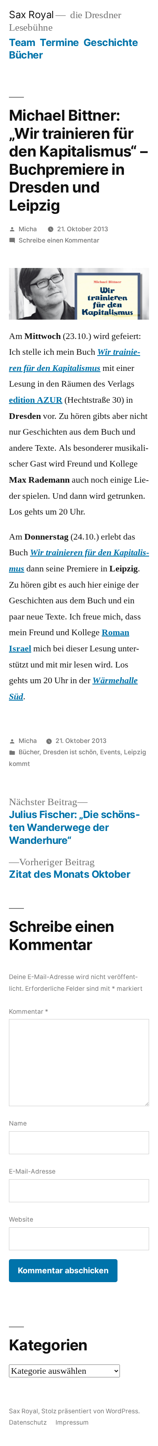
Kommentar (28, 1011)
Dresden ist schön (69, 752)
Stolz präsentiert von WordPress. (90, 1411)
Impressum (72, 1422)
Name (18, 1123)
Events (110, 752)
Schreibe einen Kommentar (59, 240)
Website (21, 1219)
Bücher (26, 55)
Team (22, 42)
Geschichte (110, 42)
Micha (28, 229)
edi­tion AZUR (35, 400)
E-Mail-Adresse (32, 1171)
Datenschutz (28, 1422)
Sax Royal (31, 14)
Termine (59, 42)
